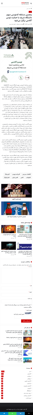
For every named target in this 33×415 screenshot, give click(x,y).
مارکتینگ (6, 177)
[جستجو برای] (31, 4)
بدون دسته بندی (27, 393)
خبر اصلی (14, 177)
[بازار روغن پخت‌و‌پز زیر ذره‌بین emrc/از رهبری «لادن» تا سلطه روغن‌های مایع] (27, 346)
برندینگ (7, 174)
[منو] (2, 4)
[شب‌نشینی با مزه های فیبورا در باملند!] (8, 229)
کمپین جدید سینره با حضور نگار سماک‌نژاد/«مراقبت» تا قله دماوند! (15, 359)
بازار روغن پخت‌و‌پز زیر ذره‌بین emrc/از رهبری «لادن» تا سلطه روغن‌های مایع (12, 345)
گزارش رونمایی (27, 395)
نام (31, 285)
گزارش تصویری (27, 385)
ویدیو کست (28, 398)
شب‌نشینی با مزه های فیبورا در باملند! (9, 235)
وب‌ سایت (30, 298)
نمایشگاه (29, 390)
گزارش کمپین (28, 381)
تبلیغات (28, 177)
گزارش (29, 373)
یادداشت (29, 383)
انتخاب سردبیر (26, 174)
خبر (27, 8)
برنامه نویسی (15, 174)
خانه (30, 8)
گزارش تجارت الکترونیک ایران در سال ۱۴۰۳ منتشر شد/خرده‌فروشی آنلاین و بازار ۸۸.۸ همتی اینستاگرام (11, 352)
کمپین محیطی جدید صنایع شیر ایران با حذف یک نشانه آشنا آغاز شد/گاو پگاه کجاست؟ (25, 252)
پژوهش (29, 378)
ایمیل (30, 292)
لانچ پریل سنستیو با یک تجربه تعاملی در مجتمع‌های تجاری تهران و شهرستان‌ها (25, 236)
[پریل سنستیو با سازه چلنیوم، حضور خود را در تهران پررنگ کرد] (8, 246)
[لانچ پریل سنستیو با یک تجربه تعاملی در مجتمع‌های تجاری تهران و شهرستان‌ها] (24, 229)
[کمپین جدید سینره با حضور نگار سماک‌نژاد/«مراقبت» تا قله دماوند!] (27, 360)
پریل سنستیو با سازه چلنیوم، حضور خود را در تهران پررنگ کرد (8, 252)
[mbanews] (25, 3)
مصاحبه (29, 376)
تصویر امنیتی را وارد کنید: (19, 314)
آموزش (29, 388)
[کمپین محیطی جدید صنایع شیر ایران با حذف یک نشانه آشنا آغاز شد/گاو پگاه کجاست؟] (24, 246)
